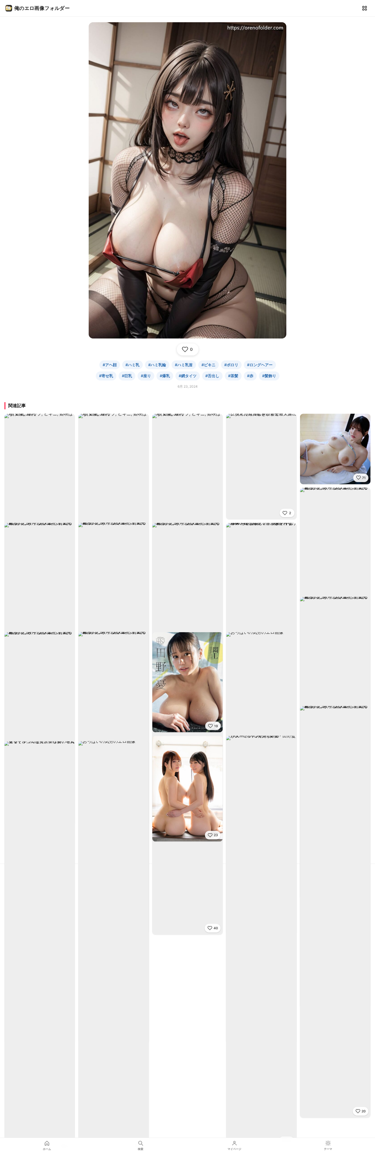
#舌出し (212, 375)
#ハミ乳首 (184, 364)
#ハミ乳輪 (157, 364)
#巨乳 (127, 375)
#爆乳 (165, 375)
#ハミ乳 (132, 364)
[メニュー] (365, 8)
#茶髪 (233, 375)
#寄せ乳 (106, 375)
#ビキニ (209, 364)
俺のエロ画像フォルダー (42, 8)
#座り (146, 375)
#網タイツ (188, 375)
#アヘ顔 (110, 364)
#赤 (250, 375)
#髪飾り (269, 375)
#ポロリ (231, 364)
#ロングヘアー (260, 364)
